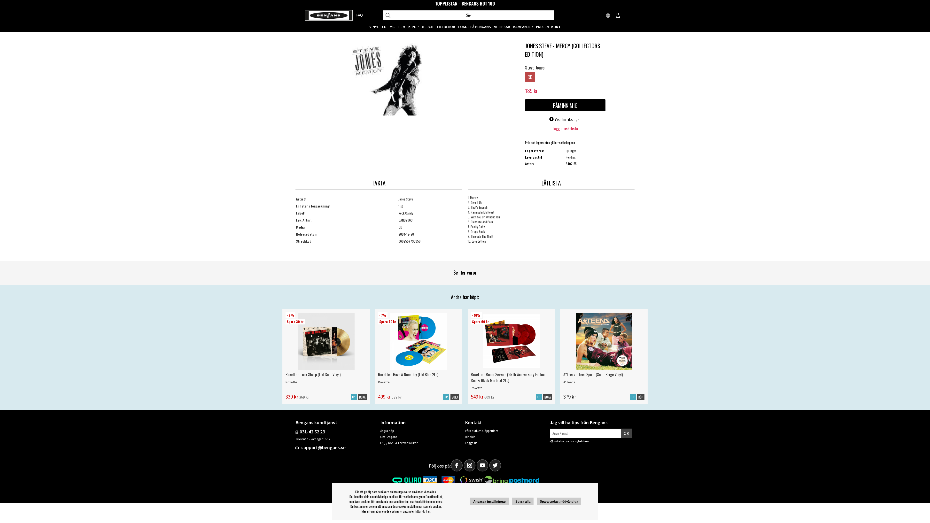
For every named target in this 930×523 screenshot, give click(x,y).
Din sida (470, 437)
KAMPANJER (523, 26)
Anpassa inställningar (489, 501)
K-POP (413, 26)
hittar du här (422, 511)
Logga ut (471, 443)
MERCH (427, 26)
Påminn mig (565, 105)
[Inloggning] (618, 16)
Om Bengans (388, 437)
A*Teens (569, 382)
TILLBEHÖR (445, 26)
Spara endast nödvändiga (559, 501)
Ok (626, 433)
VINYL (374, 26)
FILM (401, 26)
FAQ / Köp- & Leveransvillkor (399, 443)
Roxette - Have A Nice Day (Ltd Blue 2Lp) (408, 374)
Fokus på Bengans (474, 26)
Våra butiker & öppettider (481, 431)
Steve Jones (534, 67)
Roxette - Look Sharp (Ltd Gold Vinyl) (313, 374)
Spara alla (522, 501)
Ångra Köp (387, 431)
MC (392, 26)
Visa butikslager (567, 119)
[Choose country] (608, 15)
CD (384, 26)
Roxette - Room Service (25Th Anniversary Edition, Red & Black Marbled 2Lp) (508, 377)
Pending (570, 157)
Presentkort (548, 26)
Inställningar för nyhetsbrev (571, 441)
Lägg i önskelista (565, 128)
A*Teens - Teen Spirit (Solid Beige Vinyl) (593, 374)
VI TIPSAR (502, 26)
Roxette (291, 382)
